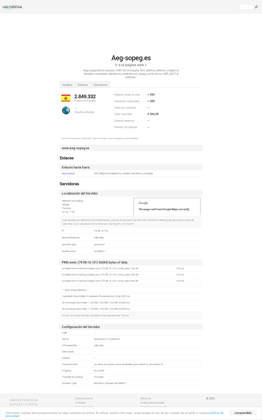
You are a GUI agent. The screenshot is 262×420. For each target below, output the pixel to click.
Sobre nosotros (84, 398)
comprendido (243, 412)
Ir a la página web (129, 65)
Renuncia (146, 398)
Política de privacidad (152, 402)
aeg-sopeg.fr (68, 173)
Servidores (100, 85)
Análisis (67, 85)
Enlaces (83, 85)
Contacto (80, 402)
